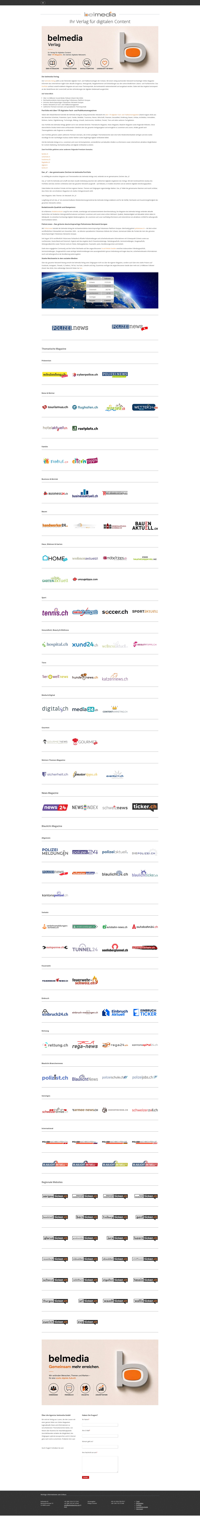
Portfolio (45, 86)
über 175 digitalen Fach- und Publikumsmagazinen (122, 115)
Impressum (139, 1509)
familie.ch (45, 154)
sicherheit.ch (46, 157)
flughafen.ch (46, 162)
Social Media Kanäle (142, 1507)
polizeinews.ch (140, 228)
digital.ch (45, 165)
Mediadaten (139, 1503)
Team (138, 1501)
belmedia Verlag (50, 81)
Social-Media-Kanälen (109, 248)
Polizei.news (48, 228)
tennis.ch (45, 168)
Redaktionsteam (57, 211)
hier (81, 268)
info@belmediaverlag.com (72, 1505)
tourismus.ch (46, 159)
